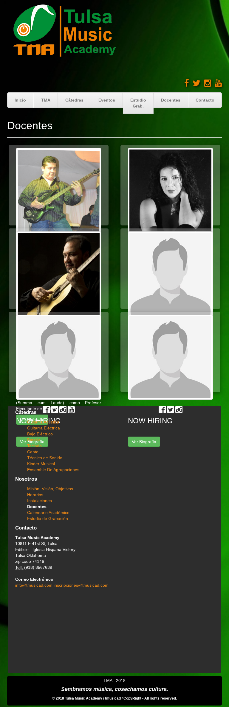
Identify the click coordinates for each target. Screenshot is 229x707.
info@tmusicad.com (34, 585)
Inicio (20, 100)
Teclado (34, 445)
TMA (45, 100)
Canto (32, 451)
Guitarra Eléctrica (43, 428)
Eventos (106, 100)
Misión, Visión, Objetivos (50, 488)
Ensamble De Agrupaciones (53, 469)
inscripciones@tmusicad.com (81, 585)
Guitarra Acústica (43, 422)
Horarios (35, 494)
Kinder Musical (41, 463)
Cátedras (74, 100)
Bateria (34, 439)
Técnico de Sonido (44, 457)
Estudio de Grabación (47, 518)
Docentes (170, 100)
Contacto (205, 100)
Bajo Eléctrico (40, 434)
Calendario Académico (48, 512)
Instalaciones (39, 500)
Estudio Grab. (138, 103)
